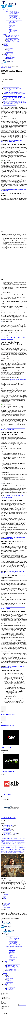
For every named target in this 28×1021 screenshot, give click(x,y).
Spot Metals (15, 849)
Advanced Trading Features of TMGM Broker (14, 101)
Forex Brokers (8, 67)
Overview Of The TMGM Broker (11, 87)
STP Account (20, 849)
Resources (5, 45)
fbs (10, 842)
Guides (5, 44)
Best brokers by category (12, 11)
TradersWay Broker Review (5, 851)
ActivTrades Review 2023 (8, 818)
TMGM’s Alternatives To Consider (11, 103)
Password (3, 1005)
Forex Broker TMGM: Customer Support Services (14, 102)
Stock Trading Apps (13, 15)
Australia (11, 27)
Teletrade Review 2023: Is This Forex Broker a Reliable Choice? (13, 538)
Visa (23, 851)
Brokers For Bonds (13, 13)
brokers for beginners (14, 12)
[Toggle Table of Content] (2, 84)
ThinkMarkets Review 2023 (7, 725)
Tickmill (23, 849)
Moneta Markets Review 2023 (13, 39)
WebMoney (3, 852)
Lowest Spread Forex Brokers (16, 18)
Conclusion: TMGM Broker (9, 105)
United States (12, 31)
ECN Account (5, 842)
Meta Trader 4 (10, 845)
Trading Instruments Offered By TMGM (12, 96)
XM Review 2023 (6, 748)
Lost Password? (22, 1005)
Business (3, 67)
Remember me (5, 1006)
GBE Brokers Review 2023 (12, 41)
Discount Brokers (13, 16)
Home (2, 66)
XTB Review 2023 (6, 794)
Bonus (12, 838)
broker (15, 838)
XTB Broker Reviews (22, 852)
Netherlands (12, 22)
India (10, 29)
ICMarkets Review (21, 843)
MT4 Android (21, 845)
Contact (8, 49)
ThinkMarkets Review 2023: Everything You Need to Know (11, 141)
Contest (19, 838)
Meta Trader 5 (15, 845)
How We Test (9, 52)
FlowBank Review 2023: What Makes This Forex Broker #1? (12, 572)
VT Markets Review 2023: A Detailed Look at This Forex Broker (13, 428)
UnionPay (11, 851)
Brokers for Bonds (7, 826)
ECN (23, 840)
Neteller (14, 847)
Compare (5, 43)
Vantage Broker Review (17, 851)
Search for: (3, 993)
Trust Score (8, 50)
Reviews (5, 34)
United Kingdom (13, 30)
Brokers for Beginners (8, 825)
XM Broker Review (16, 852)
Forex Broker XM (20, 842)
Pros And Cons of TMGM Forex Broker (12, 88)
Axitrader (5, 894)
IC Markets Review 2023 (8, 771)
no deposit (19, 847)
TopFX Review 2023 (11, 40)
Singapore (11, 24)
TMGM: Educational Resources (10, 99)
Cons (10, 90)
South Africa (12, 25)
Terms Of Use (9, 48)
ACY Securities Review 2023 (13, 35)
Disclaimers (9, 47)
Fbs (4, 897)
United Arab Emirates (14, 21)
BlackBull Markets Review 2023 (8, 714)
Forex (13, 842)
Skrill (11, 849)
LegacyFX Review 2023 (12, 38)
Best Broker (6, 9)
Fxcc (4, 896)
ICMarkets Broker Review (13, 843)
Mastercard (4, 845)
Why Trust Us (9, 53)
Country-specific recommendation (14, 20)
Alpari (2, 838)
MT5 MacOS (7, 847)
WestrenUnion (9, 852)
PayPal (7, 849)
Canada (11, 32)
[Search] (1, 1001)
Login (2, 1008)
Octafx (5, 898)
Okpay (5, 849)
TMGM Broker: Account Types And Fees (12, 92)
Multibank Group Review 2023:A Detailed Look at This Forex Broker (13, 380)
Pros (10, 89)
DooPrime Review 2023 (11, 36)
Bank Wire (6, 838)
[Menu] (1, 63)
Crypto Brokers (12, 17)
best (10, 838)
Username (3, 1003)
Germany (11, 26)
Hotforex (7, 843)
